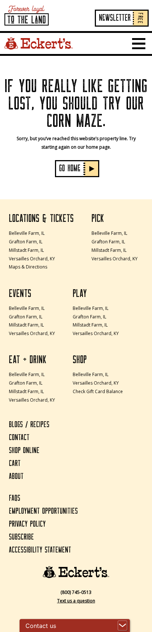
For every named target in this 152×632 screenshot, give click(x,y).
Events (20, 293)
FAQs (14, 498)
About (16, 476)
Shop (80, 359)
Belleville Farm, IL (27, 233)
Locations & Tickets (41, 218)
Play (80, 293)
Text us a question (76, 601)
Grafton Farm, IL (25, 242)
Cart (15, 463)
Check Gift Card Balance (98, 391)
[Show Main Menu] (139, 44)
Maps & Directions (28, 267)
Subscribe (21, 537)
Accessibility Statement (40, 550)
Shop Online (24, 450)
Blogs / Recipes (29, 424)
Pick (97, 218)
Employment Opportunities (43, 511)
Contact (19, 437)
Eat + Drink (27, 359)
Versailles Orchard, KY (32, 259)
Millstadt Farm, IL (26, 250)
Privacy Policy (27, 524)
